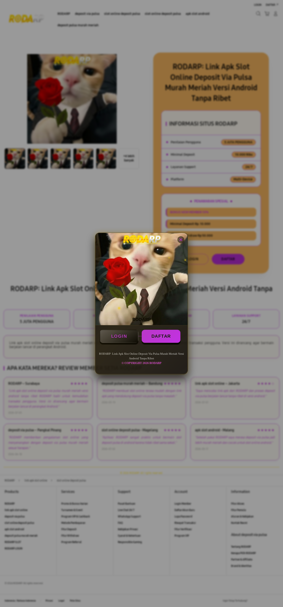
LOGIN (119, 336)
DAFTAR (161, 336)
